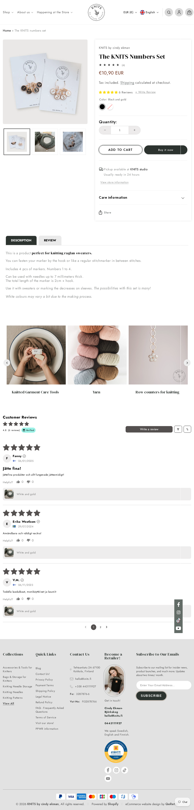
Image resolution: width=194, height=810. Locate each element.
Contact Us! (43, 674)
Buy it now (165, 150)
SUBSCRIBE (151, 695)
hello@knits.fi (83, 679)
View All (8, 703)
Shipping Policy (45, 691)
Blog (38, 668)
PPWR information (47, 729)
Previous (6, 362)
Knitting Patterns (13, 698)
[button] (8, 12)
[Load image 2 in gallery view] (45, 142)
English (150, 12)
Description (21, 240)
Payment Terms (45, 685)
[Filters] (178, 429)
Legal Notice (43, 696)
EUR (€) (128, 12)
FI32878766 (83, 701)
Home (7, 30)
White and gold (110, 106)
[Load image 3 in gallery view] (73, 142)
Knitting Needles (13, 692)
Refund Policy (44, 702)
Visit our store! (45, 723)
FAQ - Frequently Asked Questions (50, 710)
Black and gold (102, 106)
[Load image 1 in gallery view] (17, 142)
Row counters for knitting (157, 392)
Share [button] (107, 212)
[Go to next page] (108, 627)
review (50, 240)
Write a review (149, 429)
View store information (114, 182)
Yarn (96, 392)
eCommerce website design (142, 804)
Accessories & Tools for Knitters (17, 669)
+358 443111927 (85, 686)
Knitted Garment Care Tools (35, 392)
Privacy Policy (44, 679)
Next (187, 362)
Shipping (127, 82)
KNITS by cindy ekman (43, 804)
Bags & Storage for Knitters (14, 679)
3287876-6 (79, 694)
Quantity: (108, 122)
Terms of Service (46, 717)
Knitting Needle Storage (17, 686)
